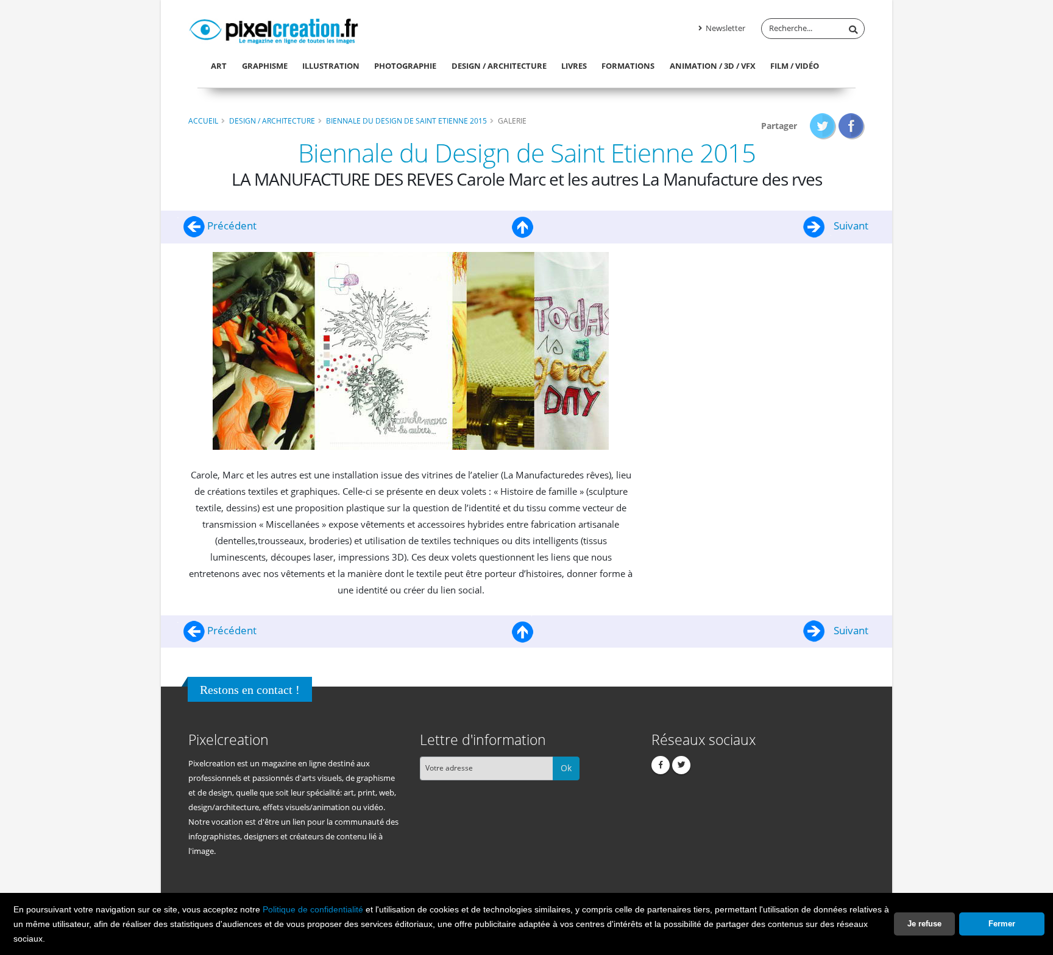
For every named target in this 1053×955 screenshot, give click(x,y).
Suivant (849, 226)
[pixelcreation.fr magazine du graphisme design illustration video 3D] (273, 29)
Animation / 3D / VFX (713, 65)
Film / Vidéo (794, 65)
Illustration (331, 65)
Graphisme (265, 65)
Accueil (203, 120)
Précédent (231, 226)
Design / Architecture (499, 65)
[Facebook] (660, 765)
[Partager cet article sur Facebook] (851, 125)
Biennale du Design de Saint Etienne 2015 (406, 120)
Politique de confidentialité (313, 909)
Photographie (405, 65)
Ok (566, 768)
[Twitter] (681, 765)
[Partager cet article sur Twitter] (823, 125)
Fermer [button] (1001, 923)
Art (219, 65)
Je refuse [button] (924, 923)
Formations (627, 65)
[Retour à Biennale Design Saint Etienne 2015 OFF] (523, 226)
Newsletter (724, 28)
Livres (574, 65)
